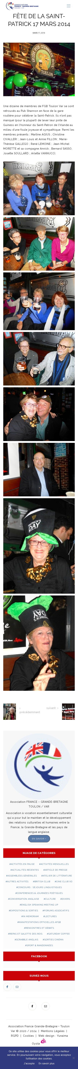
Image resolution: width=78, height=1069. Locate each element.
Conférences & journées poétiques (40, 893)
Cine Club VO (64, 881)
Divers (66, 899)
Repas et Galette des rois (26, 934)
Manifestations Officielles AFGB (40, 922)
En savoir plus (46, 1063)
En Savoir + (39, 838)
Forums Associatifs (56, 910)
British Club (42, 881)
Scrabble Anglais (27, 940)
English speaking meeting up (39, 905)
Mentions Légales (53, 1031)
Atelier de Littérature (57, 876)
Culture (50, 899)
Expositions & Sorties (24, 910)
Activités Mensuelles (55, 864)
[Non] (73, 1058)
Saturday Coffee (59, 934)
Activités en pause (23, 864)
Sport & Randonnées (40, 945)
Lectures (51, 916)
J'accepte (29, 1063)
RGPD (15, 1035)
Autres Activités (17, 881)
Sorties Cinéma (53, 940)
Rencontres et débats (40, 928)
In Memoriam (31, 916)
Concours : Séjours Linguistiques (40, 887)
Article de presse (56, 870)
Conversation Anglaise (24, 899)
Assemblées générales (22, 876)
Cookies (28, 1035)
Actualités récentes (25, 870)
